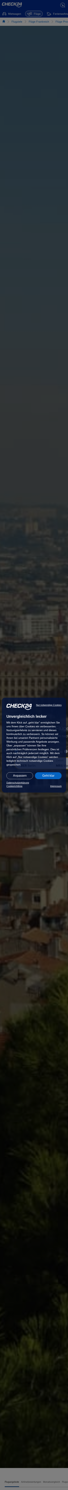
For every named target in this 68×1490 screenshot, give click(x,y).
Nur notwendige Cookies (49, 705)
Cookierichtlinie (14, 786)
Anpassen (20, 775)
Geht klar (48, 775)
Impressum (56, 786)
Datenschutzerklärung (17, 782)
